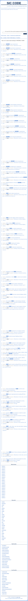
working (3, 508)
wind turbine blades (5, 573)
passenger (4, 503)
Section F (3, 474)
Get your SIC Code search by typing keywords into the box (15, 31)
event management (5, 551)
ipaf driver (4, 590)
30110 (7, 248)
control (3, 511)
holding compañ (5, 561)
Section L (3, 483)
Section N (3, 486)
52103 (7, 344)
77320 (7, 167)
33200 (7, 272)
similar (3, 536)
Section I (3, 478)
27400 (7, 49)
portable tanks (4, 571)
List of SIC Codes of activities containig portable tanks (17, 6)
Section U (3, 497)
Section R (3, 492)
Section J (3, 480)
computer (3, 525)
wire (2, 522)
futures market (4, 579)
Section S (3, 494)
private (3, 539)
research (3, 520)
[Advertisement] (14, 20)
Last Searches (14, 570)
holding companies (5, 550)
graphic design (4, 562)
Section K (3, 481)
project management (5, 556)
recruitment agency (5, 553)
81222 (7, 235)
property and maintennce (6, 582)
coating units (4, 593)
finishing (3, 516)
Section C (3, 469)
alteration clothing (5, 584)
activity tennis (4, 576)
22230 (7, 285)
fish (2, 512)
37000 (7, 244)
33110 (7, 391)
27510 (7, 81)
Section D (3, 470)
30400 (7, 219)
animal (3, 523)
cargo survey (4, 592)
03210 (7, 349)
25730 (7, 45)
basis (3, 534)
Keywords (13, 500)
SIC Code (14, 3)
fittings (3, 509)
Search (8, 35)
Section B (3, 467)
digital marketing (5, 548)
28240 (7, 54)
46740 (7, 302)
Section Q (3, 491)
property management (6, 558)
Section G (3, 475)
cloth (2, 531)
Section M (3, 485)
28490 (7, 179)
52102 (7, 332)
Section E (3, 472)
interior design (4, 564)
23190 (7, 194)
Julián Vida (18, 597)
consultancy (4, 545)
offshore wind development (7, 589)
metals (3, 533)
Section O (3, 488)
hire (2, 506)
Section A (3, 466)
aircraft (3, 514)
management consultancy (6, 559)
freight (3, 517)
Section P (3, 489)
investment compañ (5, 547)
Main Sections (13, 464)
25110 (7, 111)
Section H (3, 477)
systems (3, 501)
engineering (4, 530)
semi (2, 519)
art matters (4, 581)
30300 (7, 239)
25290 (7, 279)
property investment (5, 565)
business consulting (5, 567)
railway (3, 528)
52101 (7, 307)
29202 (7, 229)
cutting (3, 505)
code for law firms (5, 587)
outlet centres (4, 578)
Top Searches (14, 543)
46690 (7, 297)
